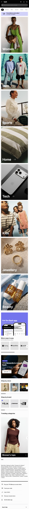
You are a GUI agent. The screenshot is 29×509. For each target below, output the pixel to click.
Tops (10, 474)
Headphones (18, 474)
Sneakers (12, 470)
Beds (13, 474)
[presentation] (2, 10)
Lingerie (7, 470)
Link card (6, 371)
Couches (15, 466)
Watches (25, 473)
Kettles (6, 474)
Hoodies (3, 473)
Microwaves (10, 468)
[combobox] (14, 5)
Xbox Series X (18, 472)
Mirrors (2, 474)
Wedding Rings (18, 470)
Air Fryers (20, 466)
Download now (7, 327)
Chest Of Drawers (10, 472)
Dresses (24, 472)
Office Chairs (19, 473)
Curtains (26, 476)
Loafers (21, 476)
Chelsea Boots (15, 476)
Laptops (15, 468)
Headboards (4, 468)
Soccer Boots (18, 469)
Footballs (13, 473)
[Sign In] (24, 2)
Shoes (3, 477)
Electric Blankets (4, 466)
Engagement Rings (9, 469)
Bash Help (4, 507)
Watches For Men (10, 465)
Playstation (8, 473)
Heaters (3, 469)
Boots (10, 466)
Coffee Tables (21, 468)
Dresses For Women (19, 465)
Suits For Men (9, 476)
